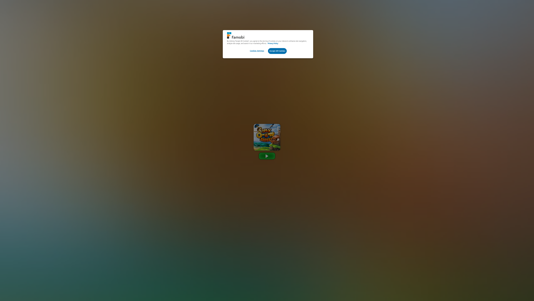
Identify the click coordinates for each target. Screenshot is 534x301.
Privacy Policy (273, 43)
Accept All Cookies (277, 51)
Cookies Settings (257, 51)
